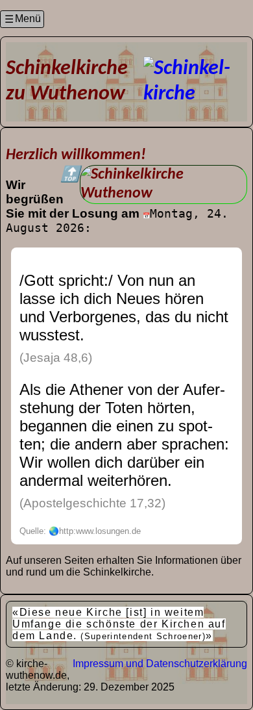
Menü (28, 18)
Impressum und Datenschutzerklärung (160, 663)
